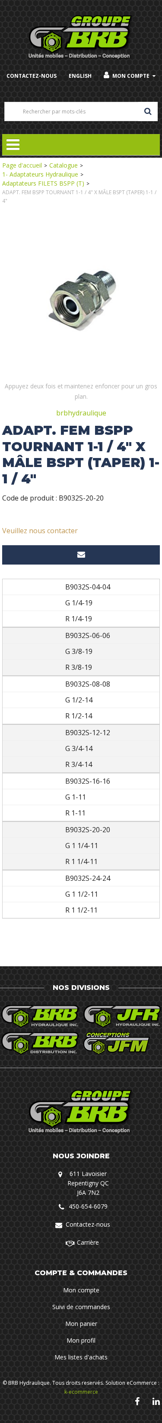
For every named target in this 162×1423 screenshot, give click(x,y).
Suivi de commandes (81, 1307)
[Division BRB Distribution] (40, 1043)
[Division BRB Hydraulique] (40, 1016)
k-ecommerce (81, 1392)
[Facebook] (137, 1401)
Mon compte (131, 75)
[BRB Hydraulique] (81, 37)
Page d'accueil (22, 165)
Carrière (88, 1242)
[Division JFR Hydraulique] (122, 1016)
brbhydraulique (81, 413)
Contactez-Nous (31, 75)
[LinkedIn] (156, 1401)
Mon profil (81, 1340)
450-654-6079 (88, 1206)
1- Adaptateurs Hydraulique (40, 174)
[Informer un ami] (81, 555)
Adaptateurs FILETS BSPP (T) (43, 183)
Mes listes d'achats (81, 1357)
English (80, 75)
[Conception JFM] (122, 1043)
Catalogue (63, 165)
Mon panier (81, 1323)
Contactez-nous (88, 1224)
